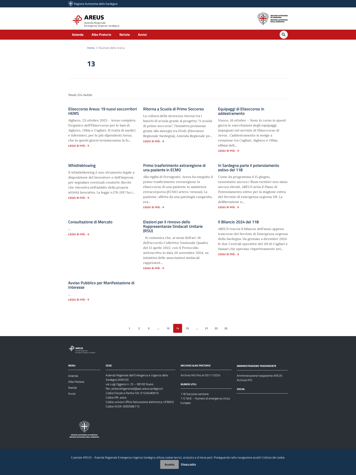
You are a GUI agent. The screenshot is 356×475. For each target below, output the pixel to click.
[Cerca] (284, 35)
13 (168, 328)
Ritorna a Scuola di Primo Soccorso (173, 109)
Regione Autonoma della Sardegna (95, 3)
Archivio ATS (244, 380)
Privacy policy (188, 464)
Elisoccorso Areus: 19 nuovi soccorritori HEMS (102, 111)
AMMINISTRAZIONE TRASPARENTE (256, 366)
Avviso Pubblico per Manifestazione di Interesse (101, 285)
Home (90, 48)
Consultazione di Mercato (90, 222)
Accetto (169, 464)
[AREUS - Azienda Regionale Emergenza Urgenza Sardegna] (70, 3)
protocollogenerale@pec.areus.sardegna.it (137, 388)
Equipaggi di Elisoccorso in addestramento (241, 111)
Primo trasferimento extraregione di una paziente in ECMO (174, 167)
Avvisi (142, 34)
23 (225, 328)
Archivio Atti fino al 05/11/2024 (200, 375)
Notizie (124, 34)
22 (216, 328)
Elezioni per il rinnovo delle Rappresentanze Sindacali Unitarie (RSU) (173, 226)
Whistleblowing (82, 165)
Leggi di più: (77, 146)
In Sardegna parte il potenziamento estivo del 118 (248, 167)
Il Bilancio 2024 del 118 (238, 222)
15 (187, 328)
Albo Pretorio (101, 34)
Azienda (77, 34)
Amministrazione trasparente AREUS (259, 375)
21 (206, 328)
